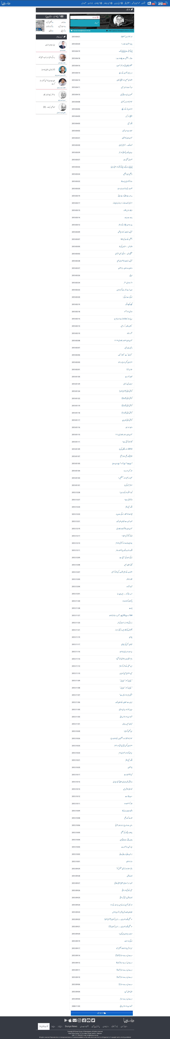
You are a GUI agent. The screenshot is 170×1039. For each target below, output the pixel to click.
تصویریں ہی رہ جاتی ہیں (102, 94)
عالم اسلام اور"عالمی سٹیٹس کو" (102, 868)
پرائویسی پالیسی (96, 1026)
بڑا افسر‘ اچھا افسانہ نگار (49, 94)
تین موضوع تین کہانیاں (102, 673)
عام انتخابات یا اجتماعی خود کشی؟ (102, 659)
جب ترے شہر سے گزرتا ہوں (102, 290)
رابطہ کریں (124, 1026)
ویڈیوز (53, 1026)
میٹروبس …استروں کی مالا (102, 246)
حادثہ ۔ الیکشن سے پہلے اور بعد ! (102, 58)
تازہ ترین (90, 3)
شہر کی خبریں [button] (117, 3)
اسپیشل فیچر (127, 3)
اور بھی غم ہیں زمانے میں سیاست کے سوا (102, 905)
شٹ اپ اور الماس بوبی (102, 716)
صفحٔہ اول (84, 3)
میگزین (143, 3)
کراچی (62, 31)
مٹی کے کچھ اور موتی (102, 890)
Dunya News (71, 1026)
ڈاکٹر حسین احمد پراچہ (60, 75)
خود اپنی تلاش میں (102, 789)
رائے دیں (106, 1026)
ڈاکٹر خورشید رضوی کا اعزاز (48, 70)
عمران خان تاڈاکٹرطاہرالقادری (102, 528)
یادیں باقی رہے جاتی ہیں (102, 839)
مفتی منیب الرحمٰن (61, 113)
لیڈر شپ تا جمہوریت (102, 847)
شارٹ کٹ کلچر (102, 818)
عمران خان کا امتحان (102, 138)
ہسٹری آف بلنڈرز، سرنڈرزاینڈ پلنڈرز (102, 203)
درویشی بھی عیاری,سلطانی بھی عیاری (102, 782)
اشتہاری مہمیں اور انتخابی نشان (102, 80)
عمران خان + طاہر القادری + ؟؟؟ (102, 340)
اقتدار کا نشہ (102, 579)
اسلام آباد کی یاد (102, 485)
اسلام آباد (61, 26)
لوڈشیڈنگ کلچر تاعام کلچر (102, 456)
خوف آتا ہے (102, 376)
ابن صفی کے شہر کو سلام (102, 666)
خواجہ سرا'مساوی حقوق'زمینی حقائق (102, 883)
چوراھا (94, 17)
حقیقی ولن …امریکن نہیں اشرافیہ (102, 253)
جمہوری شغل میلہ (102, 159)
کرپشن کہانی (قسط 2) (102, 405)
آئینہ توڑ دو (102, 586)
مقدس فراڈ (102, 369)
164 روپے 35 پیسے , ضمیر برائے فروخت (102, 615)
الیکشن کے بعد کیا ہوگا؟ (102, 239)
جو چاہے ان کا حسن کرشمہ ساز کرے (47, 82)
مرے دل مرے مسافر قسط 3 (102, 977)
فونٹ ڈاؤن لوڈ (43, 1026)
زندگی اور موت (102, 941)
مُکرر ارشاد (102, 333)
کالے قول (102, 876)
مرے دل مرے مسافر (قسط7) (102, 955)
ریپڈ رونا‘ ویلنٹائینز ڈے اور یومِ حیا (102, 319)
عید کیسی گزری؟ (102, 731)
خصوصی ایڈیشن (136, 3)
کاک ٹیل (102, 123)
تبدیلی (102, 275)
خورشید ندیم (62, 50)
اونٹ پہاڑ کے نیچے (102, 109)
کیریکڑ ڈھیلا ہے (102, 774)
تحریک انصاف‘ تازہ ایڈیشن (102, 232)
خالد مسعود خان (61, 63)
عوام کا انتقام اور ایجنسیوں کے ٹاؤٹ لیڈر (102, 738)
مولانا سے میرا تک (102, 130)
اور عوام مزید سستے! (102, 36)
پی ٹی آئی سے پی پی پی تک (102, 51)
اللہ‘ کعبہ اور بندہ (102, 471)
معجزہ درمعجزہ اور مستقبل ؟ (102, 478)
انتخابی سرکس (102, 116)
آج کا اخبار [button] (97, 3)
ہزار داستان (102, 861)
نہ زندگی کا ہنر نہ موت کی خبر (102, 622)
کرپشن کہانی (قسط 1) (102, 413)
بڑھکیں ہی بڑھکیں (102, 174)
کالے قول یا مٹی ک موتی (102, 897)
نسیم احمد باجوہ (61, 100)
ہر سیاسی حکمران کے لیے (102, 73)
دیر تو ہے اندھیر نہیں (102, 87)
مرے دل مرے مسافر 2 (102, 984)
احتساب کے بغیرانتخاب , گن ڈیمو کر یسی (102, 572)
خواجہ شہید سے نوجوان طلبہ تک (102, 521)
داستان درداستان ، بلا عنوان (102, 268)
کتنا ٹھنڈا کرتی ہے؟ (102, 442)
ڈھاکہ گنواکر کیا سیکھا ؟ (102, 536)
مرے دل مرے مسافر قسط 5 (102, 970)
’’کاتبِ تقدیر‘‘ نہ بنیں (102, 326)
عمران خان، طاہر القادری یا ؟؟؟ (102, 434)
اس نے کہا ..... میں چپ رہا (102, 594)
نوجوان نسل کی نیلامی (102, 644)
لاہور (62, 22)
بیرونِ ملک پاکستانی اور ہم (102, 152)
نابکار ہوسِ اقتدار (102, 210)
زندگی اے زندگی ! (102, 297)
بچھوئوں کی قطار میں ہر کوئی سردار (102, 630)
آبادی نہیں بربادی (102, 724)
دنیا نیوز (60, 1026)
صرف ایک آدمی (102, 384)
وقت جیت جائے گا (102, 811)
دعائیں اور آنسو (102, 311)
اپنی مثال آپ (102, 991)
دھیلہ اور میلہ (102, 427)
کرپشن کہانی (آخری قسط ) (102, 391)
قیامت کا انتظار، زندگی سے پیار (102, 514)
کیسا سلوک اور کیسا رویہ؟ (102, 492)
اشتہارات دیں (84, 1026)
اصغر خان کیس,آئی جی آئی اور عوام (102, 745)
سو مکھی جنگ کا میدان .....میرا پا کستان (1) (102, 926)
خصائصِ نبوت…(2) (49, 107)
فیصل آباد (49, 22)
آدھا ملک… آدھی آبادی (102, 145)
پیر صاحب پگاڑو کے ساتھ (102, 224)
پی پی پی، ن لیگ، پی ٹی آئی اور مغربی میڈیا (102, 167)
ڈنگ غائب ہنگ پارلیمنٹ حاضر (102, 550)
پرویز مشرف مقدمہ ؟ (102, 44)
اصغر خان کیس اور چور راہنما (102, 362)
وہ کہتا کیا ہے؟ (102, 499)
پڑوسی (102, 637)
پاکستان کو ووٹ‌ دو (102, 601)
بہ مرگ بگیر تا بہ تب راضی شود (47, 57)
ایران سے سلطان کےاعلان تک (102, 702)
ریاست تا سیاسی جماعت (102, 651)
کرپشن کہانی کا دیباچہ (102, 420)
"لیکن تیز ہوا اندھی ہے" (102, 695)
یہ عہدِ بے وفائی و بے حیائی (102, 196)
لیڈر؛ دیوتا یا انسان (50, 45)
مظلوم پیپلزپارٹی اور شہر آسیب (102, 65)
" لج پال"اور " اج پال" (102, 680)
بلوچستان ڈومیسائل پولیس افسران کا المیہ (102, 912)
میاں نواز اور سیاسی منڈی (102, 709)
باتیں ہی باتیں (102, 347)
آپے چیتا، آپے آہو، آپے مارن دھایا (102, 463)
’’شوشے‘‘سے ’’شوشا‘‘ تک (102, 355)
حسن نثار (96, 23)
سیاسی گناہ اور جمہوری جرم (102, 753)
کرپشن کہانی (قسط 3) (102, 398)
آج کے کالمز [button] (107, 3)
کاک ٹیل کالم (102, 507)
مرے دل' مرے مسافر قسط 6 (102, 962)
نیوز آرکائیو (114, 1026)
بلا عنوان (102, 767)
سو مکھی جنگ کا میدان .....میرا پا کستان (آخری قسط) (102, 919)
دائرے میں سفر (102, 282)
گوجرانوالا (49, 26)
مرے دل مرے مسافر (102, 999)
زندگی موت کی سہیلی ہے (102, 557)
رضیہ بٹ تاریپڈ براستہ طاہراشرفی (102, 825)
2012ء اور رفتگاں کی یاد (102, 449)
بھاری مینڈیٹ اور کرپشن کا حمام (102, 543)
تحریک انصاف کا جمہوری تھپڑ (102, 261)
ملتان (50, 31)
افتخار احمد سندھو (61, 88)
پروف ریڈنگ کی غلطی (102, 832)
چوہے (102, 608)
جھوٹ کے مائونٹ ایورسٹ (102, 188)
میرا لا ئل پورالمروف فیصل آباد (102, 948)
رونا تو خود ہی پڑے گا (102, 181)
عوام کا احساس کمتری (102, 102)
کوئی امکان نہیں (102, 565)
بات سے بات (102, 217)
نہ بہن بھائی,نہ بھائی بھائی (102, 854)
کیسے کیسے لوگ (102, 304)
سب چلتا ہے (102, 796)
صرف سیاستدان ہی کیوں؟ (102, 934)
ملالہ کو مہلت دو (102, 803)
